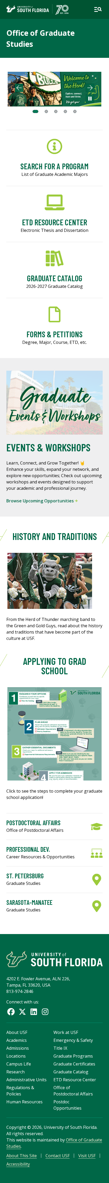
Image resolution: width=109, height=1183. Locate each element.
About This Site (21, 1156)
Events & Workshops (48, 447)
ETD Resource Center (74, 1080)
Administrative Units (26, 1080)
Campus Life (18, 1064)
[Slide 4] (65, 111)
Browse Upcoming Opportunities (40, 501)
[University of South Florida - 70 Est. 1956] (37, 9)
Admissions (17, 1048)
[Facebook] (11, 1011)
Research (15, 1072)
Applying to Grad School (54, 665)
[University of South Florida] (54, 959)
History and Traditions (54, 536)
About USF (16, 1032)
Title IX (60, 1048)
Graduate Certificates (74, 1064)
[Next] (90, 88)
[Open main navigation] (98, 9)
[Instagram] (45, 1011)
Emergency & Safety (73, 1040)
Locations (16, 1056)
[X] (22, 1011)
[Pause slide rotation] (90, 98)
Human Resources (24, 1102)
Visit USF (87, 1156)
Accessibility (18, 1164)
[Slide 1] (35, 111)
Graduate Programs (73, 1056)
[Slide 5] (74, 111)
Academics (16, 1040)
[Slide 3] (55, 111)
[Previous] (19, 88)
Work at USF (65, 1032)
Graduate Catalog (70, 1072)
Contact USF (58, 1156)
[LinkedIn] (33, 1011)
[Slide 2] (46, 111)
